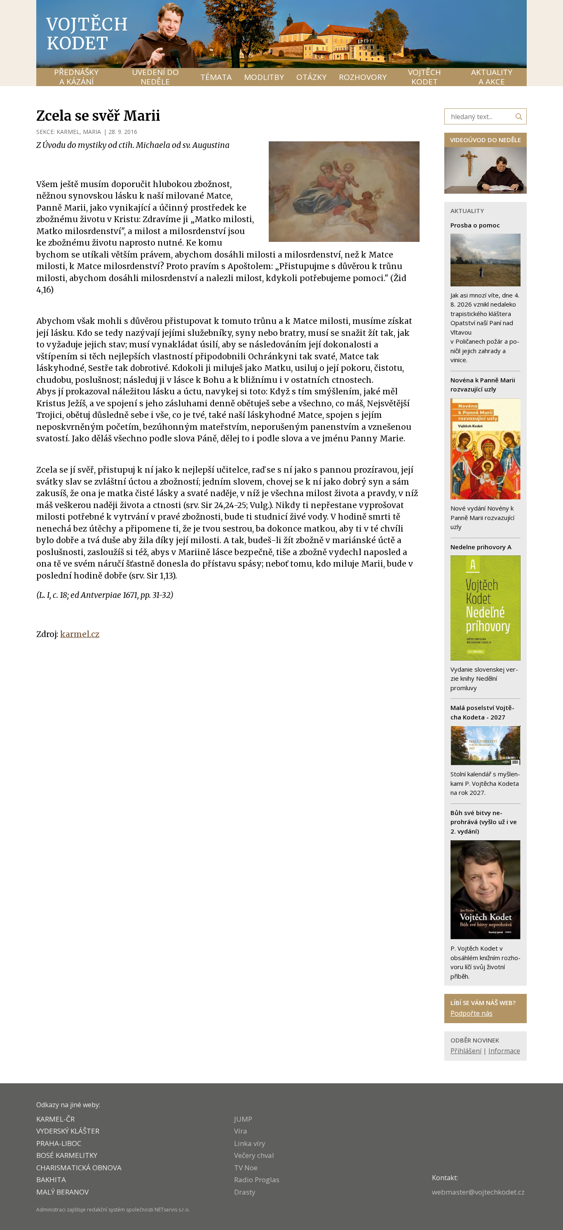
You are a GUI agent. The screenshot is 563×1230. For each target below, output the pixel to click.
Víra (240, 1131)
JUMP (243, 1119)
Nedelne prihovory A (480, 547)
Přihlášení (465, 1050)
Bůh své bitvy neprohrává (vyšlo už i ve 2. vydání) (483, 821)
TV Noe (246, 1167)
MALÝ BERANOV (62, 1192)
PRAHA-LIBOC (58, 1143)
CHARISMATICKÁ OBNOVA (79, 1167)
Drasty (245, 1192)
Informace (504, 1050)
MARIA (92, 132)
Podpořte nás (471, 1013)
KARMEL (68, 132)
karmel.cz (79, 634)
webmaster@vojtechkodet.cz (478, 1192)
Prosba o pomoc (475, 225)
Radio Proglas (256, 1179)
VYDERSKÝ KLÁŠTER (67, 1131)
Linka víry (249, 1143)
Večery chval (254, 1155)
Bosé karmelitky (66, 1155)
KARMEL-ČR (55, 1119)
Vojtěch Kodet (88, 34)
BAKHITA (51, 1179)
